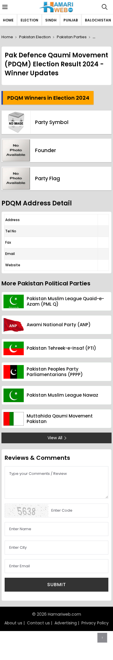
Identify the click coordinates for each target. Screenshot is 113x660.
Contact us (38, 623)
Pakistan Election (35, 37)
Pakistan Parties (72, 37)
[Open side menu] (4, 7)
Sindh (51, 20)
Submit (56, 584)
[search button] (105, 7)
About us (13, 623)
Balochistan (98, 20)
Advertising (65, 623)
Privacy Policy (95, 623)
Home (8, 20)
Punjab (70, 20)
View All (55, 438)
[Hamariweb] (56, 7)
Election (29, 20)
